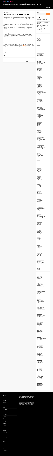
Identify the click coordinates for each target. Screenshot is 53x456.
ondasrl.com (38, 124)
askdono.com (39, 177)
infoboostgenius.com (40, 364)
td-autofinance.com (39, 195)
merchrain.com (39, 153)
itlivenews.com (39, 261)
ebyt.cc (38, 209)
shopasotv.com (39, 254)
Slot (3, 446)
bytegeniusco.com (39, 361)
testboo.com (38, 226)
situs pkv (25, 396)
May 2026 (4, 402)
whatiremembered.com (40, 207)
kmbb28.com (39, 154)
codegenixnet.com (39, 375)
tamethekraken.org (39, 122)
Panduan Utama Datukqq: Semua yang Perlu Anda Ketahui (42, 26)
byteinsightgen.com (39, 368)
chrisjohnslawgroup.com (40, 111)
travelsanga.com (39, 255)
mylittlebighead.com (40, 94)
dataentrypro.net (39, 279)
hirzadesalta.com (39, 68)
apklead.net (38, 160)
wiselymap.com (39, 186)
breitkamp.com (39, 114)
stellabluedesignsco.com (40, 329)
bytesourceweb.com (40, 376)
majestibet (22, 404)
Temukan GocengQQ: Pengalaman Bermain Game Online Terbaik (43, 29)
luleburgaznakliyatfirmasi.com (41, 315)
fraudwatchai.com (39, 77)
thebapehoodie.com (40, 316)
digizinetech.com (39, 369)
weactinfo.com (48, 7)
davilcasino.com (39, 76)
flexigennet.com (39, 332)
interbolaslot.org (39, 277)
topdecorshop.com (39, 253)
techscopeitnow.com (40, 384)
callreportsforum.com (40, 155)
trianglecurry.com (39, 131)
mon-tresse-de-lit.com (40, 141)
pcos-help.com (39, 172)
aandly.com (38, 268)
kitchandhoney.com (39, 222)
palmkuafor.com (39, 278)
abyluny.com (38, 157)
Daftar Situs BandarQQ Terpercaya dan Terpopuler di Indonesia (18, 3)
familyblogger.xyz (39, 110)
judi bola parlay (26, 397)
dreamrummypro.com (40, 280)
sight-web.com (39, 192)
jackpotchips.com (39, 107)
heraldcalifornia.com (40, 100)
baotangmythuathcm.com (40, 310)
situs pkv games (28, 402)
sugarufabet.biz (39, 142)
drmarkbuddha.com (39, 211)
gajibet (28, 404)
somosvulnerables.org (40, 117)
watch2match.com (39, 246)
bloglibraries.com (39, 314)
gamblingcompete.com (40, 179)
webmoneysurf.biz (39, 232)
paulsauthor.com (39, 330)
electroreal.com (39, 61)
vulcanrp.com (39, 201)
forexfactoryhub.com (40, 188)
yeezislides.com (39, 57)
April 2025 (4, 425)
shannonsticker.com (40, 284)
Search (38, 12)
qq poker (32, 402)
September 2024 (5, 437)
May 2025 (4, 423)
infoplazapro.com (39, 357)
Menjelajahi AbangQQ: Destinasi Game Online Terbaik (42, 23)
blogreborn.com (39, 184)
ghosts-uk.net (39, 176)
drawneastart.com (39, 103)
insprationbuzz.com (39, 285)
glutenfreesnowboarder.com (41, 126)
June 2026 (4, 400)
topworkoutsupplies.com (40, 65)
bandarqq (24, 45)
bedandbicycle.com (39, 99)
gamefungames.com (39, 86)
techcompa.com (39, 191)
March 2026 (4, 405)
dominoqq (38, 38)
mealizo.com (38, 293)
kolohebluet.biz (39, 233)
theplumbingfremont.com (40, 262)
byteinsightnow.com (40, 377)
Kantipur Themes (30, 454)
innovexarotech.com (40, 380)
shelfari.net (38, 237)
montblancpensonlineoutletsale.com (42, 203)
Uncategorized (5, 450)
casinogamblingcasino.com (40, 307)
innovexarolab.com (39, 371)
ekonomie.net (39, 257)
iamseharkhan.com (39, 288)
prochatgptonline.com (40, 187)
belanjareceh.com (39, 283)
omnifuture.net (39, 170)
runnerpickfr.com (39, 169)
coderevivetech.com (40, 378)
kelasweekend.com (39, 265)
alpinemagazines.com (40, 200)
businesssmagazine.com (40, 180)
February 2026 (5, 407)
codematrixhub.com (40, 362)
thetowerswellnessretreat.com (41, 133)
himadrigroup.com (39, 193)
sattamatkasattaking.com (40, 137)
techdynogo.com (39, 340)
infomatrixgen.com (39, 370)
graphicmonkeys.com (40, 101)
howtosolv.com (39, 224)
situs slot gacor (39, 39)
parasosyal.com (39, 317)
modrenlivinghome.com (40, 149)
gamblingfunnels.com (40, 171)
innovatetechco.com (40, 355)
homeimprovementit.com (40, 53)
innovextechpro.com (40, 349)
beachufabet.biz (39, 140)
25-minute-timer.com (40, 87)
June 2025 (4, 421)
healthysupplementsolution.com (41, 338)
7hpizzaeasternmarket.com (41, 216)
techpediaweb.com (39, 353)
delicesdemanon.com (40, 225)
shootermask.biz (39, 234)
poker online (38, 41)
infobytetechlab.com (40, 372)
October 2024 (5, 435)
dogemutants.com (39, 324)
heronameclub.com (39, 333)
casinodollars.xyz (39, 241)
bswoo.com (38, 269)
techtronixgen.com (39, 348)
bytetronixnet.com (39, 385)
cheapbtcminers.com (40, 91)
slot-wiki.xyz (38, 245)
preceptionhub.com (39, 56)
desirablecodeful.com (40, 331)
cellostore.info (39, 295)
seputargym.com (39, 71)
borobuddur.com (39, 84)
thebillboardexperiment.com (41, 139)
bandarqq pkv (23, 398)
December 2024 (5, 432)
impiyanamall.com (39, 72)
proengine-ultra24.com (40, 218)
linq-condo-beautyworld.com (41, 208)
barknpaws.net (39, 294)
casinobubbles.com (39, 70)
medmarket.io (39, 334)
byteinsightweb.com (40, 345)
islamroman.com (39, 194)
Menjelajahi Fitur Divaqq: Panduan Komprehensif (42, 20)
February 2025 (5, 428)
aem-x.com (38, 78)
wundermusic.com (39, 85)
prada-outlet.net (39, 165)
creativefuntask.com (40, 88)
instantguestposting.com (40, 256)
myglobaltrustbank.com (40, 248)
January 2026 (5, 409)
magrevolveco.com (39, 379)
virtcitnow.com (39, 185)
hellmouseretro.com (40, 322)
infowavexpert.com (39, 360)
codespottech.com (39, 339)
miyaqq (26, 404)
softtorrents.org (39, 116)
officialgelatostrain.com (40, 134)
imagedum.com (39, 132)
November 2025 (5, 412)
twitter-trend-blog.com (40, 202)
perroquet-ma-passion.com (41, 148)
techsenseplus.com (39, 363)
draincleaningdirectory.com (41, 309)
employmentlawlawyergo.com (41, 249)
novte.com (38, 215)
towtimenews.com (39, 308)
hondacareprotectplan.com (41, 306)
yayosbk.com (39, 230)
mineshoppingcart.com (40, 64)
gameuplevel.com (39, 80)
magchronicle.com (39, 341)
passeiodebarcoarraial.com (40, 286)
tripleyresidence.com (40, 115)
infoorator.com (39, 214)
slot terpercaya (21, 397)
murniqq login (31, 398)
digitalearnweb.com (39, 276)
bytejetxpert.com (39, 386)
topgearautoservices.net (40, 145)
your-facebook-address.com (41, 147)
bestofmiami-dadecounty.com (41, 62)
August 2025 (4, 418)
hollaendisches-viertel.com (40, 217)
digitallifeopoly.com (39, 69)
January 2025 (5, 430)
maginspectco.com (39, 387)
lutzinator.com (39, 123)
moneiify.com (39, 299)
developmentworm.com (40, 260)
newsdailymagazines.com (40, 55)
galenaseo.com (39, 247)
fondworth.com (39, 287)
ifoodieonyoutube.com (40, 63)
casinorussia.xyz (39, 238)
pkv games (27, 398)
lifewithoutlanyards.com (40, 219)
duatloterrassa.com (39, 118)
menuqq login (21, 396)
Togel (3, 448)
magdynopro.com (39, 356)
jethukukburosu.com (40, 311)
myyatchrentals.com (40, 300)
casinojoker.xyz (39, 242)
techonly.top (38, 178)
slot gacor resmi (26, 399)
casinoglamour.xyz (39, 240)
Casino (4, 443)
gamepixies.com (39, 102)
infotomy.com (39, 337)
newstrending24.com (40, 263)
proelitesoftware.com (40, 108)
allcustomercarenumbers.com (41, 109)
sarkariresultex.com (39, 292)
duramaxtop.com (39, 325)
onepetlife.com (39, 138)
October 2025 (5, 414)
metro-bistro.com (39, 223)
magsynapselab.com (40, 347)
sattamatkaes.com (39, 303)
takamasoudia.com (39, 326)
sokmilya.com (39, 156)
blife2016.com (39, 125)
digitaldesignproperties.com (41, 291)
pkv (37, 42)
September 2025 (5, 416)
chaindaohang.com (39, 210)
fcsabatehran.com (39, 323)
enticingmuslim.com (40, 318)
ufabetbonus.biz (39, 264)
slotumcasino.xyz (39, 239)
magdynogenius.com (40, 346)
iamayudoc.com (39, 93)
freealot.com (38, 95)
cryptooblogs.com (39, 79)
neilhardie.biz (39, 231)
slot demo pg (38, 40)
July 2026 (4, 398)
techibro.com (39, 199)
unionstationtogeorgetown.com (41, 92)
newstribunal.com (39, 54)
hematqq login (22, 399)
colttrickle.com (39, 168)
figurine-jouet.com (39, 146)
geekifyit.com (39, 302)
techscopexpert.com (40, 352)
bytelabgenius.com (39, 354)
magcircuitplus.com (39, 383)
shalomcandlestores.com (40, 301)
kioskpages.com (39, 130)
